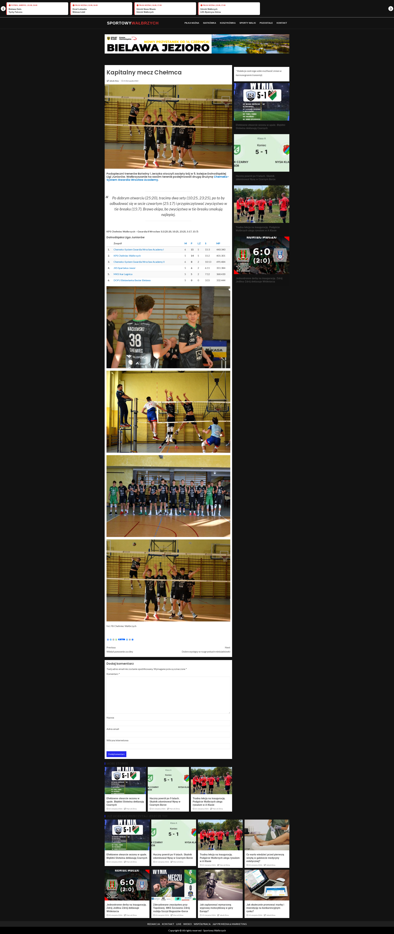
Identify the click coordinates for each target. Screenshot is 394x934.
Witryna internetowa (117, 740)
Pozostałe (266, 23)
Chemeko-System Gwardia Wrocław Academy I (139, 249)
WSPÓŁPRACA (202, 923)
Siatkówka (209, 23)
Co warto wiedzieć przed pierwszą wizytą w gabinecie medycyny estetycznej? (265, 858)
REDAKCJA (153, 923)
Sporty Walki (247, 23)
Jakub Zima (114, 81)
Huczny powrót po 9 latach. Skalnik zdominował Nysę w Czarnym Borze (165, 801)
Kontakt (282, 23)
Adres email (113, 728)
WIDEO (187, 923)
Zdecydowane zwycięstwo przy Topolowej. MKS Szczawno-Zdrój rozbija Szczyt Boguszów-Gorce (171, 908)
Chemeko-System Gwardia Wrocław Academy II (139, 261)
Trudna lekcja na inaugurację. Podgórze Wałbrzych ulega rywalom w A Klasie (209, 801)
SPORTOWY (133, 23)
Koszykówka (228, 23)
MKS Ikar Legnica (123, 274)
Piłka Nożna (192, 23)
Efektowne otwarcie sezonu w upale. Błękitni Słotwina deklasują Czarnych (125, 801)
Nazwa (110, 717)
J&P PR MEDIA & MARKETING (230, 923)
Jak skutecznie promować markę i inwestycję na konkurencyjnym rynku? (265, 908)
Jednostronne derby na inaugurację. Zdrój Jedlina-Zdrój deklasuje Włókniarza (127, 908)
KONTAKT (168, 923)
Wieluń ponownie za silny (120, 649)
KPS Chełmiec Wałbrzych (127, 255)
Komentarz (113, 673)
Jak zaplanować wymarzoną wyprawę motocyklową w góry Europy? (216, 908)
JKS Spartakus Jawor (125, 267)
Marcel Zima (131, 809)
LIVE (178, 923)
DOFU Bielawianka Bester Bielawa (132, 280)
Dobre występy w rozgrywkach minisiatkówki (206, 649)
